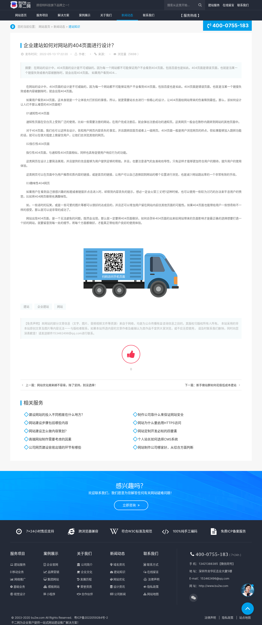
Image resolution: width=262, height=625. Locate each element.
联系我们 (243, 5)
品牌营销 (53, 572)
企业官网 (52, 564)
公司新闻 (119, 594)
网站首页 (21, 15)
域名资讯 (119, 564)
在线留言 (228, 5)
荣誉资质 (86, 586)
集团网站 (53, 579)
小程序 (50, 594)
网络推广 (20, 579)
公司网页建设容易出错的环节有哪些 (55, 447)
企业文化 (86, 572)
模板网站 (53, 586)
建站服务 (214, 5)
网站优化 (119, 579)
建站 (26, 306)
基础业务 (19, 586)
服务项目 (42, 15)
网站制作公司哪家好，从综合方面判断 (165, 447)
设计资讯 (119, 586)
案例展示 (84, 15)
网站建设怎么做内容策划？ (48, 431)
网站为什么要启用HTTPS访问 (159, 423)
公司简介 (86, 564)
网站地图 (152, 594)
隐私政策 (152, 586)
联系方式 (152, 564)
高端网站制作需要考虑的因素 (50, 439)
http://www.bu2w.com (213, 586)
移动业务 (17, 572)
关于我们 (106, 15)
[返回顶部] (248, 608)
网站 (60, 306)
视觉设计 (19, 594)
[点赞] (131, 356)
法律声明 (153, 579)
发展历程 (85, 579)
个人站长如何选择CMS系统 (158, 439)
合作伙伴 (87, 594)
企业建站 (43, 306)
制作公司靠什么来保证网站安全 (161, 415)
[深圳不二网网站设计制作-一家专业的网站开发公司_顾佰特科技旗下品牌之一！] (20, 5)
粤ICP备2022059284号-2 (91, 617)
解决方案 (63, 15)
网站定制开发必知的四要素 (157, 431)
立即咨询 (130, 505)
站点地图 (245, 617)
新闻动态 (127, 15)
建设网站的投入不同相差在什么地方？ (57, 415)
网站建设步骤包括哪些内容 (48, 423)
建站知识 (74, 26)
